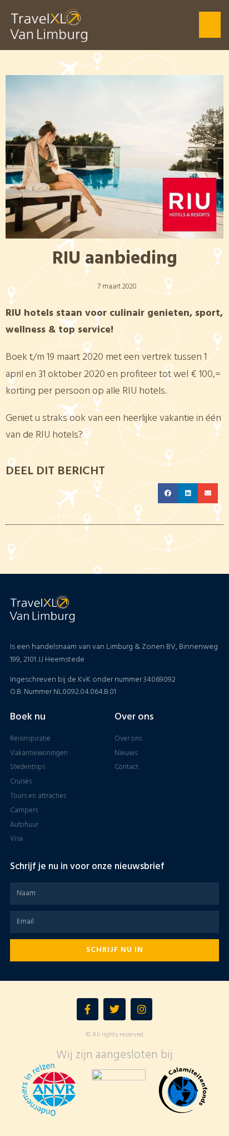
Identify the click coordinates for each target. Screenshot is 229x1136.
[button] (210, 25)
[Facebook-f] (88, 1009)
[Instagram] (142, 1009)
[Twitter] (114, 1009)
